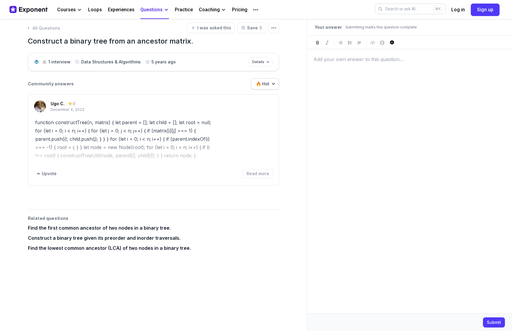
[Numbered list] (350, 42)
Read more (258, 173)
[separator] (307, 175)
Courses (66, 9)
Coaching (209, 9)
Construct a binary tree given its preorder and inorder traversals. (104, 238)
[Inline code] (373, 42)
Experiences (121, 9)
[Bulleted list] (340, 42)
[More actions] (273, 28)
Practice (184, 9)
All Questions (46, 28)
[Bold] (317, 42)
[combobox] (265, 83)
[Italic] (327, 42)
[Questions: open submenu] (166, 10)
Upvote (49, 173)
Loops (95, 9)
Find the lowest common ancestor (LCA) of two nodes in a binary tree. (109, 248)
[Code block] (382, 42)
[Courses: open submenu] (79, 10)
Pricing (239, 9)
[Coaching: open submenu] (223, 10)
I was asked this (214, 27)
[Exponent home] (28, 9)
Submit (494, 322)
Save (254, 27)
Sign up (485, 9)
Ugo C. (58, 103)
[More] (255, 9)
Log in (458, 9)
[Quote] (359, 42)
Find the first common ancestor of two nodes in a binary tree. (99, 228)
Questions (151, 9)
